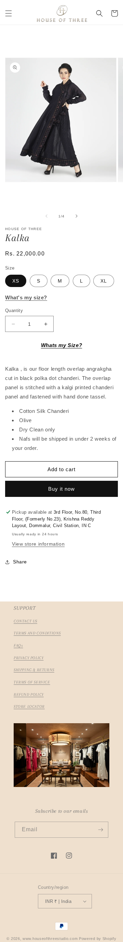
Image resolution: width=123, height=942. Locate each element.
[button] (8, 13)
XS (15, 281)
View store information (38, 544)
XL (103, 281)
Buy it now (61, 489)
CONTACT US (25, 621)
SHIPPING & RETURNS (34, 670)
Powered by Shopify (98, 939)
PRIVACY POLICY (28, 658)
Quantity (14, 310)
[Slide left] (46, 216)
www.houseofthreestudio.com (50, 939)
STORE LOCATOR (29, 706)
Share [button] (20, 561)
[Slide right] (76, 216)
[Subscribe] (100, 830)
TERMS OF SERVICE (32, 682)
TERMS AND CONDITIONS (37, 633)
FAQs (18, 645)
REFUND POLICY (29, 694)
